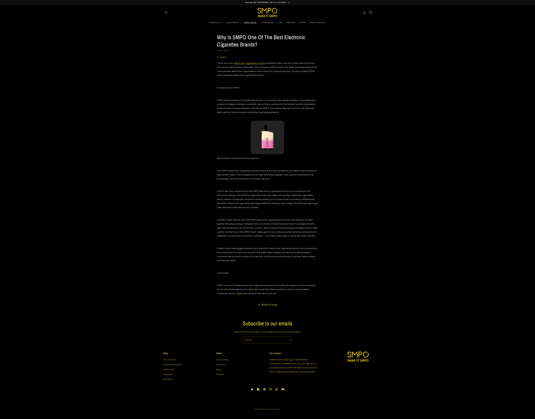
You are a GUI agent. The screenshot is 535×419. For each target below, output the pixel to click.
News (218, 370)
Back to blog (269, 304)
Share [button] (223, 57)
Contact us (221, 365)
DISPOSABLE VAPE (172, 365)
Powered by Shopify (273, 409)
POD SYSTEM (169, 360)
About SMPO (222, 360)
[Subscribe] (289, 340)
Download (167, 374)
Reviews (220, 374)
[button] (166, 12)
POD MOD (168, 379)
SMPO (263, 409)
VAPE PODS (168, 370)
